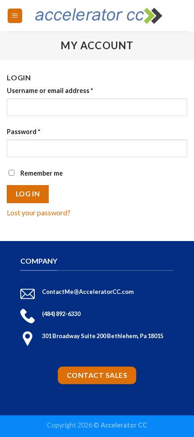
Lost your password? (38, 212)
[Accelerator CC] (99, 16)
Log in (28, 194)
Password (23, 131)
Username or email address (50, 90)
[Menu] (15, 16)
